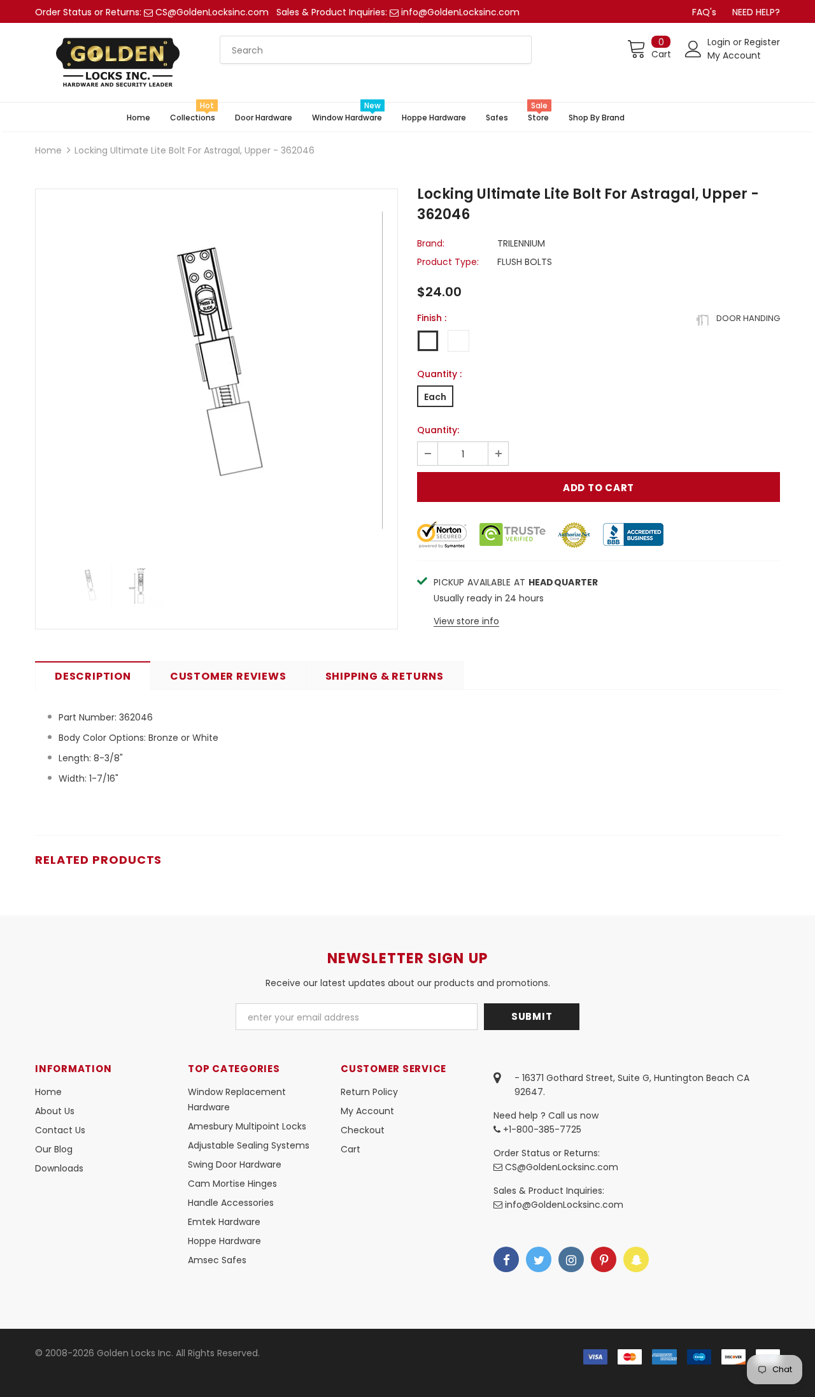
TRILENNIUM (521, 243)
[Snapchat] (636, 1259)
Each (435, 396)
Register (762, 42)
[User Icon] (693, 49)
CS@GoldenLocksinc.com (212, 12)
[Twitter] (538, 1259)
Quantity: (438, 430)
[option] (216, 370)
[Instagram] (571, 1259)
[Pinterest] (603, 1259)
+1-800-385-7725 (540, 1129)
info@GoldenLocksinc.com (460, 12)
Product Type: (448, 261)
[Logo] (118, 62)
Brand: (430, 243)
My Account (734, 55)
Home (48, 150)
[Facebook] (506, 1259)
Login (720, 42)
